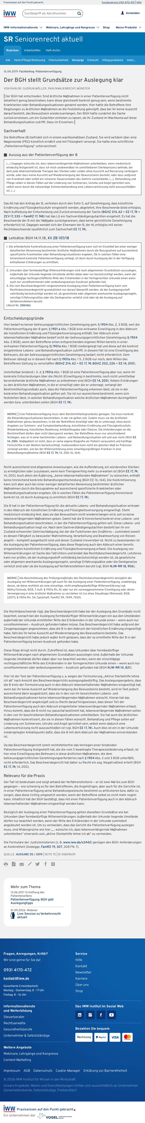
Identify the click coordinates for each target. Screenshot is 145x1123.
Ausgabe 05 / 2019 (29, 854)
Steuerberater (14, 1017)
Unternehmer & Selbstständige (27, 1036)
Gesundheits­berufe (18, 1029)
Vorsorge (78, 60)
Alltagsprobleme (112, 60)
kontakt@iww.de (16, 978)
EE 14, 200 (126, 364)
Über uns (82, 985)
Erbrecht (92, 60)
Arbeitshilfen (32, 50)
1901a (57, 346)
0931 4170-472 (18, 970)
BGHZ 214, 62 (112, 212)
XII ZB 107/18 (58, 238)
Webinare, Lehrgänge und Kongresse (31, 1054)
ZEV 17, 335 (12, 217)
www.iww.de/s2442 (77, 843)
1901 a (55, 329)
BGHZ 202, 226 (103, 364)
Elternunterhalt (58, 60)
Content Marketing (17, 1060)
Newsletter (83, 972)
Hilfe (139, 2)
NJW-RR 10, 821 (119, 668)
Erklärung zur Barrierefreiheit (105, 1071)
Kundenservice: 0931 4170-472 (118, 2)
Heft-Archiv (53, 50)
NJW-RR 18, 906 (122, 566)
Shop (106, 27)
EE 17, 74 (131, 212)
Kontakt (81, 966)
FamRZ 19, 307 (51, 847)
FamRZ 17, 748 (34, 217)
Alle (7, 60)
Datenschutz (42, 1071)
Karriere (81, 979)
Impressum (12, 1071)
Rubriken (12, 50)
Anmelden (133, 13)
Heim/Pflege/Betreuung (29, 60)
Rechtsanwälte (14, 1023)
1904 (104, 325)
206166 (25, 305)
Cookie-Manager (68, 1071)
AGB (27, 1071)
